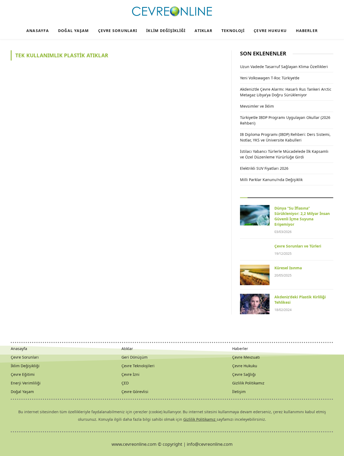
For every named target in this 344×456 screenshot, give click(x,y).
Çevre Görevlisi (134, 391)
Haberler (307, 30)
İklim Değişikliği (165, 30)
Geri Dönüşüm (134, 357)
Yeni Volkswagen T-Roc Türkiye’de (269, 77)
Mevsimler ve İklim (257, 106)
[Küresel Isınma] (255, 275)
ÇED (125, 383)
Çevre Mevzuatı (246, 357)
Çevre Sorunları (117, 30)
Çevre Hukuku (270, 30)
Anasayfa (37, 30)
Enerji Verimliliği (26, 383)
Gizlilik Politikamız (248, 383)
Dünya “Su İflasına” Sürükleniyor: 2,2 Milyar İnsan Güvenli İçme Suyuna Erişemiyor (302, 216)
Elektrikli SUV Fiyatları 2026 (264, 168)
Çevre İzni (130, 374)
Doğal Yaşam (73, 30)
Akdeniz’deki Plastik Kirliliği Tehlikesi (300, 299)
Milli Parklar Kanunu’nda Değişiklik (271, 179)
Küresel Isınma (288, 267)
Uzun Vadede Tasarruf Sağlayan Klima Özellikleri (284, 66)
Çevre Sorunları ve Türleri (297, 246)
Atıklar (203, 30)
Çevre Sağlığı (244, 374)
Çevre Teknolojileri (138, 365)
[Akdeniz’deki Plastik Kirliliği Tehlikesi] (255, 304)
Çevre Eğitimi (23, 374)
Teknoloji (233, 30)
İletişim (239, 391)
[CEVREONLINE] (172, 11)
